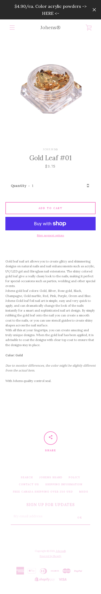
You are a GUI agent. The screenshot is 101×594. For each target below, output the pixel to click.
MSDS (83, 491)
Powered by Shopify (50, 556)
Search (27, 477)
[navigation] (12, 27)
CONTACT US (29, 484)
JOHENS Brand (50, 477)
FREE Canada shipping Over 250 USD (43, 491)
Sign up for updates (50, 504)
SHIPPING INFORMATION (63, 484)
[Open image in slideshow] (50, 86)
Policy (74, 477)
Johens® (50, 27)
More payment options (50, 235)
